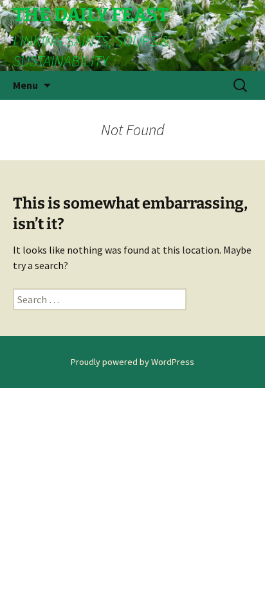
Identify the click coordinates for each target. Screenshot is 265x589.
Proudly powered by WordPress (132, 362)
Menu (25, 85)
